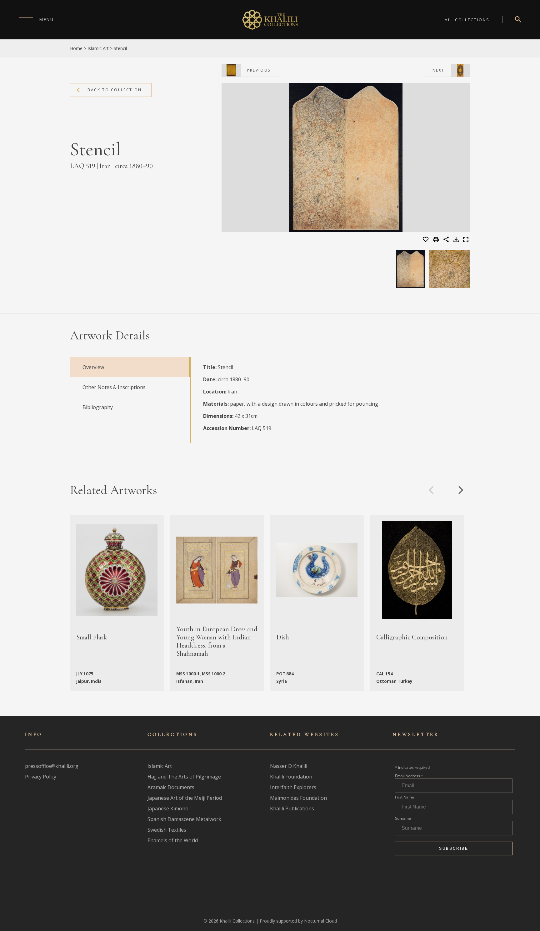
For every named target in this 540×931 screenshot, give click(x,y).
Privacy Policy (40, 776)
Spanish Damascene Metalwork (184, 819)
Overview (93, 367)
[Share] (446, 240)
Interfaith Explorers (293, 787)
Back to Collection (115, 90)
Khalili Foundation (291, 776)
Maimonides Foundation (298, 797)
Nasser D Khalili (288, 766)
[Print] (437, 240)
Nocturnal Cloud (320, 921)
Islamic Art (98, 48)
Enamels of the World (173, 840)
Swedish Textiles (167, 829)
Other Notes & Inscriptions (114, 387)
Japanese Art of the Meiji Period (185, 797)
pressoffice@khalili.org (51, 766)
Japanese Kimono (168, 808)
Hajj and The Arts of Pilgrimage (184, 776)
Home (76, 48)
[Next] (460, 490)
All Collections (467, 20)
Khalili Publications (292, 808)
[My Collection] (426, 239)
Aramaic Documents (171, 787)
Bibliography (97, 407)
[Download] (456, 240)
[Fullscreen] (465, 240)
